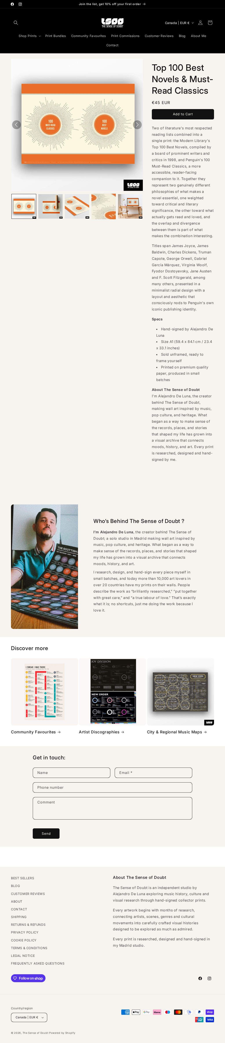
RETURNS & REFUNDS (28, 924)
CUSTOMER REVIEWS (28, 894)
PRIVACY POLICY (24, 932)
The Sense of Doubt (36, 1032)
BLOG (15, 886)
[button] (16, 23)
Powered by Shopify (62, 1032)
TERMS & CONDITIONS (29, 948)
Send (46, 833)
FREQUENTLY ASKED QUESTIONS (38, 963)
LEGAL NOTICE (23, 955)
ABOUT (16, 901)
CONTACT (19, 909)
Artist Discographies (99, 732)
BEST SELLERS (22, 878)
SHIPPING (19, 917)
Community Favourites (33, 732)
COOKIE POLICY (24, 940)
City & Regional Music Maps (174, 732)
